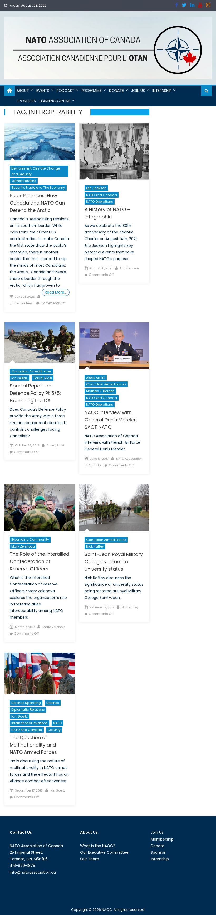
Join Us (138, 90)
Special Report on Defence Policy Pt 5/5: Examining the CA (35, 393)
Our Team (89, 859)
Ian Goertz (19, 716)
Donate (116, 90)
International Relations (29, 723)
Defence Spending (26, 702)
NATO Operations (99, 201)
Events (42, 90)
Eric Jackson (96, 188)
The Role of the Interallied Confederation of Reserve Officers (39, 561)
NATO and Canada (101, 195)
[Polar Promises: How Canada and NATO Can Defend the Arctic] (39, 142)
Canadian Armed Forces (31, 371)
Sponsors (26, 100)
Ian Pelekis (19, 378)
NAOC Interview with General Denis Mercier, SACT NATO (111, 419)
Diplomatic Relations (28, 709)
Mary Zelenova (23, 546)
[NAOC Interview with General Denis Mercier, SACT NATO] (114, 345)
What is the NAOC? (97, 845)
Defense (52, 702)
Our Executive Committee (104, 852)
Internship (161, 90)
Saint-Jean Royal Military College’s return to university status (114, 561)
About (23, 90)
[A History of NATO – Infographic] (114, 151)
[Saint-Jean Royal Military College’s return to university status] (114, 507)
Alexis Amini (95, 377)
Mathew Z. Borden (100, 391)
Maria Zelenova (54, 627)
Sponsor (158, 852)
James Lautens (23, 180)
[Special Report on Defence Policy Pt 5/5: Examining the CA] (39, 342)
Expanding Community (30, 539)
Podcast (65, 90)
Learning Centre (55, 100)
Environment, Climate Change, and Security (35, 171)
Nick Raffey (95, 546)
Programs (92, 90)
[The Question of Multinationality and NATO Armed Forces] (39, 673)
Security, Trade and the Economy (38, 187)
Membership (162, 839)
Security (54, 730)
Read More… (56, 292)
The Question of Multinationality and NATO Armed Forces (33, 744)
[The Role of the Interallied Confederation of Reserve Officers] (39, 507)
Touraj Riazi (42, 378)
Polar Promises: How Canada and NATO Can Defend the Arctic (37, 202)
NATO (57, 723)
